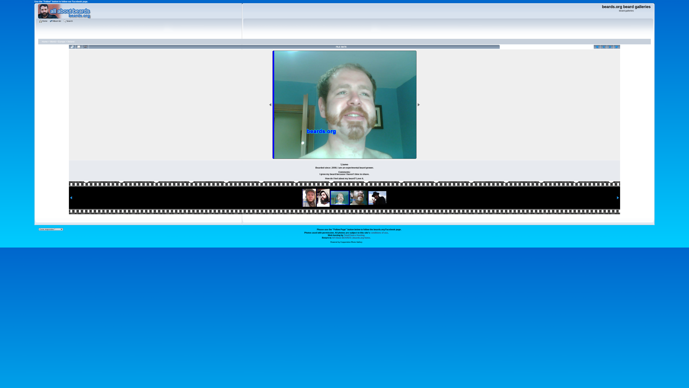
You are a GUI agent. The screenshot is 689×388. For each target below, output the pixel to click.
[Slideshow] (85, 47)
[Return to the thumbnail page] (72, 47)
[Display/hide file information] (79, 47)
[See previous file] (603, 47)
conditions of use (379, 233)
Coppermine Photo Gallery (351, 242)
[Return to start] (597, 47)
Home (45, 41)
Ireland (71, 41)
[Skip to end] (617, 47)
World (53, 41)
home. (351, 238)
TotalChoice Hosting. (354, 235)
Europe (61, 41)
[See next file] (610, 47)
